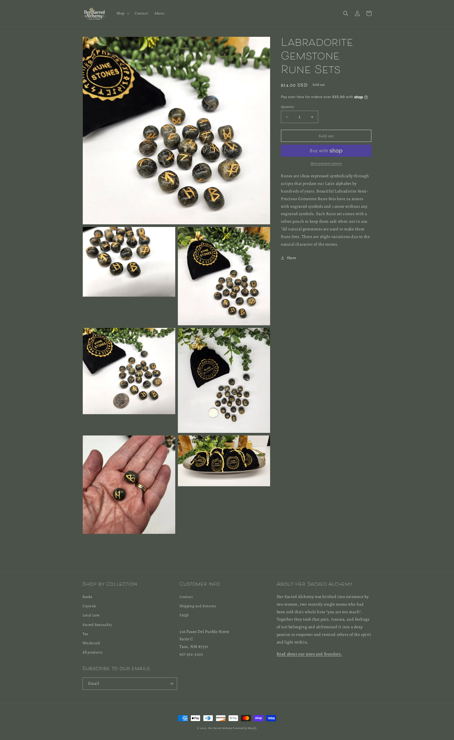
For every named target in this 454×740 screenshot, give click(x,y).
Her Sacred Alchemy (220, 728)
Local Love (91, 615)
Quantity (287, 106)
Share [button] (291, 258)
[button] (122, 13)
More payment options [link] (326, 163)
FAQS (183, 615)
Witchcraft (91, 643)
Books (87, 596)
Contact (186, 596)
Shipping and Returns (197, 606)
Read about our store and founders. (309, 654)
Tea (85, 633)
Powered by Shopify (245, 728)
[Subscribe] (171, 683)
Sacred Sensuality (97, 624)
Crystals (89, 606)
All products (92, 652)
